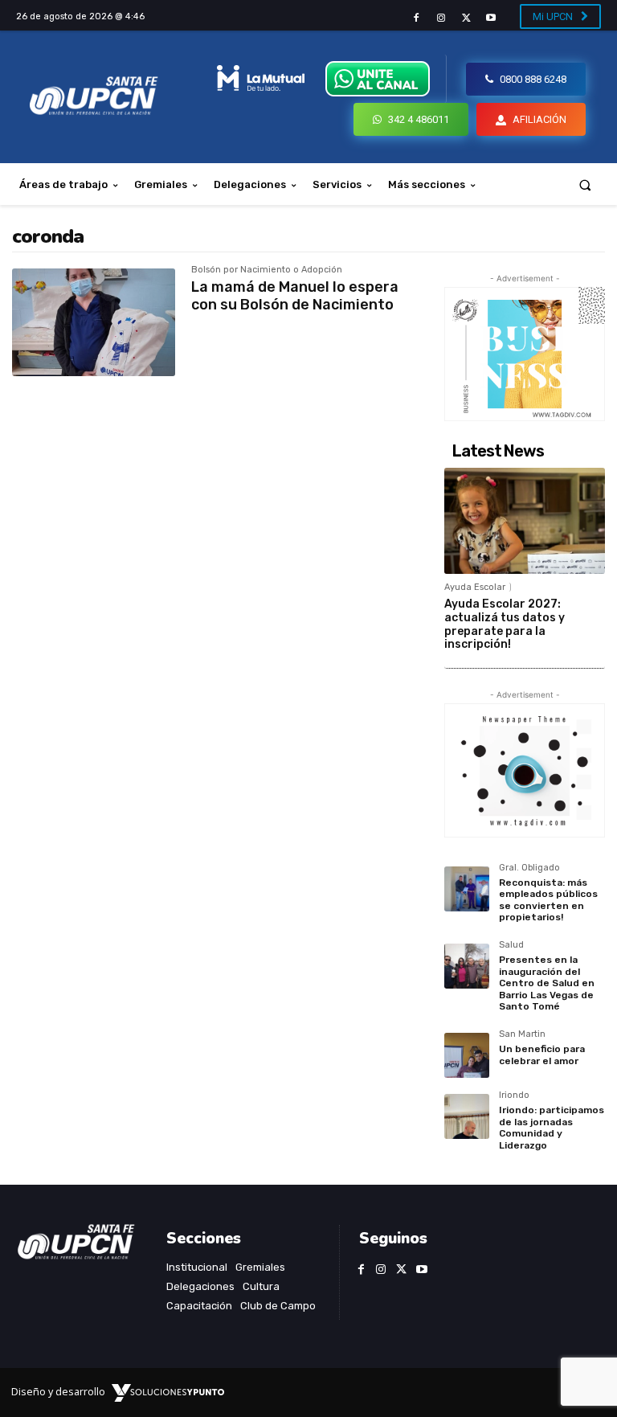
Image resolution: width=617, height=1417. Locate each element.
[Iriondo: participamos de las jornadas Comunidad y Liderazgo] (466, 1116)
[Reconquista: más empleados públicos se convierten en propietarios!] (466, 888)
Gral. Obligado (529, 868)
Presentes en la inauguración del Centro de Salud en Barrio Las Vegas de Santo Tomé (547, 983)
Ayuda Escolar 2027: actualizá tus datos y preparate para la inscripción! (504, 624)
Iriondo (514, 1095)
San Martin (522, 1034)
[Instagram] (440, 18)
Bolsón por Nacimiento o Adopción (266, 270)
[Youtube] (491, 18)
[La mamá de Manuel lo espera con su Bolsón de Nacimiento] (93, 322)
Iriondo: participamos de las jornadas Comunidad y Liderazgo (551, 1127)
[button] (585, 184)
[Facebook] (415, 18)
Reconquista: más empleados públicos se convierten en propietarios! (548, 900)
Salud (511, 945)
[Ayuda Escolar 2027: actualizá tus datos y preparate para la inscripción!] (524, 521)
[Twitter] (466, 18)
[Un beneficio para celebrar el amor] (466, 1055)
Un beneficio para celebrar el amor (542, 1054)
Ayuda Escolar (474, 587)
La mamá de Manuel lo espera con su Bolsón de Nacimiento (294, 295)
